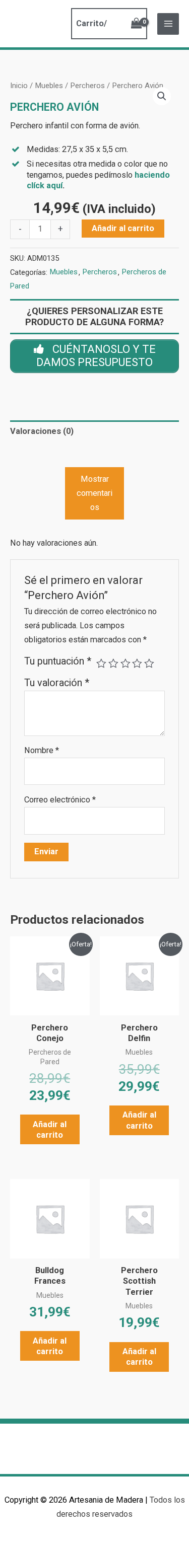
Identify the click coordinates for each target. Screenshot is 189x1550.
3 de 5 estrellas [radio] (125, 663)
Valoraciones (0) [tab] (42, 431)
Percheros (87, 85)
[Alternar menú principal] (168, 24)
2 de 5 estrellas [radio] (113, 663)
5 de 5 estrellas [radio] (149, 663)
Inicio (19, 85)
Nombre (41, 750)
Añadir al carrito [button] (50, 1130)
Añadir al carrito (123, 228)
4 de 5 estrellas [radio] (137, 663)
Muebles (49, 85)
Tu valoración (56, 683)
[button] (162, 96)
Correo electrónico (60, 799)
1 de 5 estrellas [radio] (101, 663)
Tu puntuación (57, 661)
